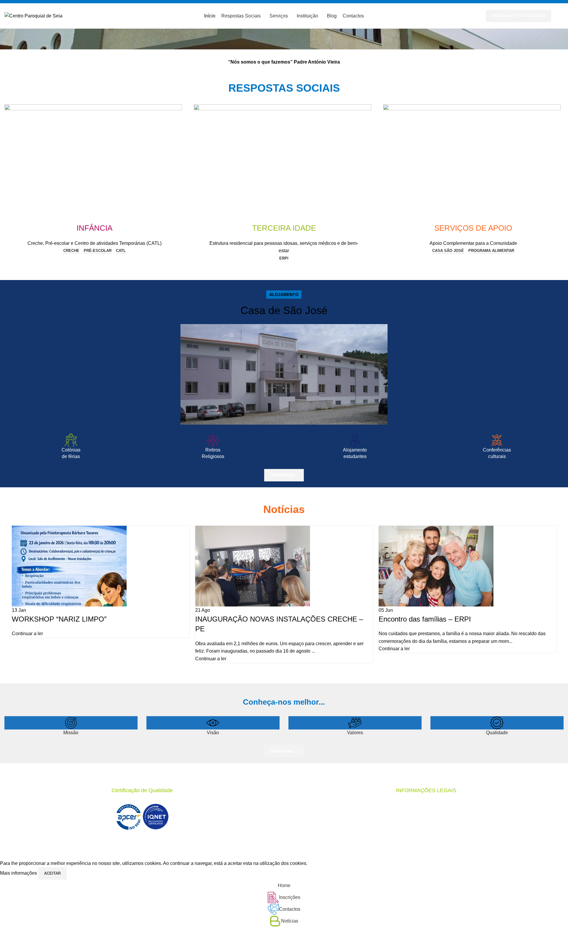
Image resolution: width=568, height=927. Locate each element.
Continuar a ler (27, 633)
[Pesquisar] (562, 16)
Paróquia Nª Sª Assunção (518, 16)
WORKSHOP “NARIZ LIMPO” (59, 619)
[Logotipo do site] (33, 15)
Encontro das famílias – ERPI (425, 619)
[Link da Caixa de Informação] (284, 234)
